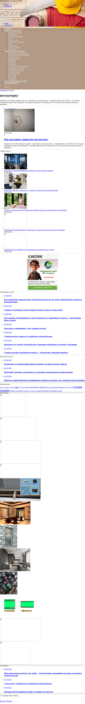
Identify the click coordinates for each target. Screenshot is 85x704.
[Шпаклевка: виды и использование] (13, 416)
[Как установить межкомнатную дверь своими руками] (8, 547)
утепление (38, 391)
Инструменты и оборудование (19, 55)
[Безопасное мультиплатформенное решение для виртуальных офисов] (15, 169)
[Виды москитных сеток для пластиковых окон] (20, 477)
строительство (26, 390)
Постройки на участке (16, 68)
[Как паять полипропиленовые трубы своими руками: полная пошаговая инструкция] (18, 617)
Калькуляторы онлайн (15, 81)
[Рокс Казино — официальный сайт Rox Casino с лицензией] (20, 463)
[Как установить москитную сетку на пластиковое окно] (20, 500)
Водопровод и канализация (18, 53)
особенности (42, 387)
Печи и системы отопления (18, 66)
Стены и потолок (14, 47)
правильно (62, 387)
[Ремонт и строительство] (13, 20)
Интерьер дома (13, 57)
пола (49, 387)
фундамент (45, 391)
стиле (20, 391)
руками (77, 386)
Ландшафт (12, 61)
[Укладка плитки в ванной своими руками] (15, 664)
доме (20, 387)
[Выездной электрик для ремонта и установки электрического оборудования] (15, 188)
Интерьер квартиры (15, 36)
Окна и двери (13, 40)
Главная (3, 90)
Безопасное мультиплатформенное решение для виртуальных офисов (28, 170)
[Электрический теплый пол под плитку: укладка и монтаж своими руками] (18, 439)
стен (16, 391)
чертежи (60, 391)
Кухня (10, 38)
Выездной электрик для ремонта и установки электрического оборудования (31, 190)
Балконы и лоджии (15, 32)
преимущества (69, 387)
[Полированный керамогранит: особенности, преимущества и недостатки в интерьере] (15, 228)
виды (8, 387)
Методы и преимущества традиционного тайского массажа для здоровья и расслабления (35, 210)
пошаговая (54, 387)
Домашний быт (11, 83)
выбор (12, 387)
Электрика (12, 49)
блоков (4, 387)
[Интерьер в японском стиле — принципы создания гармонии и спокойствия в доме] (15, 524)
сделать (12, 391)
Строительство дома (14, 51)
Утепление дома (14, 74)
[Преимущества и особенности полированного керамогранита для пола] (15, 248)
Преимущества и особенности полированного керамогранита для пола (29, 250)
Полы (10, 44)
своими (5, 390)
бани (1, 387)
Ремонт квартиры (13, 31)
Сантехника (12, 46)
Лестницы (12, 62)
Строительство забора (16, 70)
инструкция (26, 387)
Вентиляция (12, 34)
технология (33, 390)
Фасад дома (12, 75)
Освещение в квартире (16, 42)
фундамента (53, 391)
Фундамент (12, 77)
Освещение (12, 64)
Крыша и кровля (14, 59)
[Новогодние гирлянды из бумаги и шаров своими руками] (8, 594)
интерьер (33, 387)
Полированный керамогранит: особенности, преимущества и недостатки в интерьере (34, 230)
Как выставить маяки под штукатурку (26, 139)
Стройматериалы (14, 72)
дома (16, 387)
